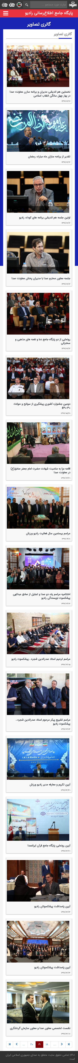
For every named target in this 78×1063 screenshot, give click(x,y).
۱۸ (47, 1044)
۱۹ (39, 1044)
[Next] (16, 1044)
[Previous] (68, 1044)
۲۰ (31, 1044)
